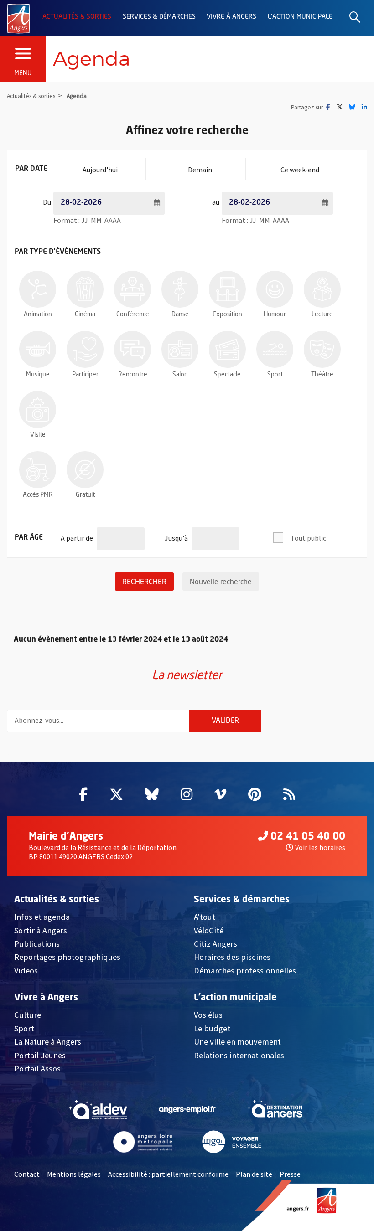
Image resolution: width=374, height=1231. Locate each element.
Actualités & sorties (76, 17)
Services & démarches (159, 17)
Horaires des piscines (232, 957)
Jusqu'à (176, 537)
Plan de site (254, 1174)
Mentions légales (74, 1174)
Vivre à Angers (231, 17)
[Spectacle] (227, 349)
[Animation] (37, 289)
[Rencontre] (132, 349)
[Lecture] (322, 289)
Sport (24, 1028)
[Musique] (37, 349)
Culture (27, 1015)
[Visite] (37, 409)
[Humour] (274, 289)
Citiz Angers (215, 943)
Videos (26, 970)
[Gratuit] (85, 469)
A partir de (77, 537)
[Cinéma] (85, 289)
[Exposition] (227, 289)
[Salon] (179, 349)
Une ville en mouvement (237, 1041)
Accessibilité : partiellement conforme (168, 1174)
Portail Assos (37, 1068)
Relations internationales (239, 1055)
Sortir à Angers (40, 930)
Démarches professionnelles (245, 970)
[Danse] (179, 289)
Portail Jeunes (40, 1055)
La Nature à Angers (47, 1041)
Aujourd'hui (113, 169)
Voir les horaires (320, 847)
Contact (27, 1174)
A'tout (204, 917)
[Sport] (274, 349)
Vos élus (208, 1015)
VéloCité (208, 930)
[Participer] (85, 349)
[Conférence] (132, 289)
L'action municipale (300, 17)
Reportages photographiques (67, 957)
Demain (216, 169)
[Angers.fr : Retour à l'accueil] (18, 17)
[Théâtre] (322, 349)
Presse (290, 1174)
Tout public (308, 537)
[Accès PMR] (37, 469)
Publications (37, 943)
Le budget (212, 1028)
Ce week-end (312, 169)
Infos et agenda (42, 917)
